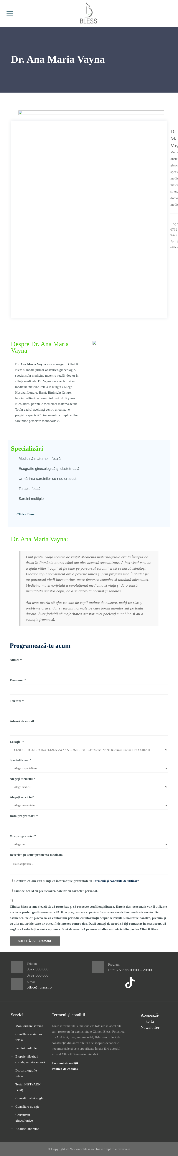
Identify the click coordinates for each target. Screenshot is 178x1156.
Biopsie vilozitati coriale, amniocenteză (30, 1059)
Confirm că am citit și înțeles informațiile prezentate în (76, 881)
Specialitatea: (20, 760)
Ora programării (23, 836)
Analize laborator (27, 1129)
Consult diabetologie (29, 1098)
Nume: (16, 660)
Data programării (24, 815)
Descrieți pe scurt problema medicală (36, 854)
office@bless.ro (39, 987)
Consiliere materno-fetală (28, 1037)
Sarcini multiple (26, 1048)
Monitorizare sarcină (29, 1026)
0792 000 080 (37, 975)
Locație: (17, 741)
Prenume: (18, 680)
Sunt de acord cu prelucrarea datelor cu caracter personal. (56, 891)
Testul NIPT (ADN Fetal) (28, 1087)
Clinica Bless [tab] (25, 514)
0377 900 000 (37, 969)
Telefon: (17, 700)
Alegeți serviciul (22, 797)
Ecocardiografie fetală (26, 1073)
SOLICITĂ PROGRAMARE (35, 941)
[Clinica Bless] (89, 13)
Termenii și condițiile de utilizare (116, 881)
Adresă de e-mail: (22, 721)
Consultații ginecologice (24, 1117)
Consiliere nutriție (27, 1106)
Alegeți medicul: (22, 778)
